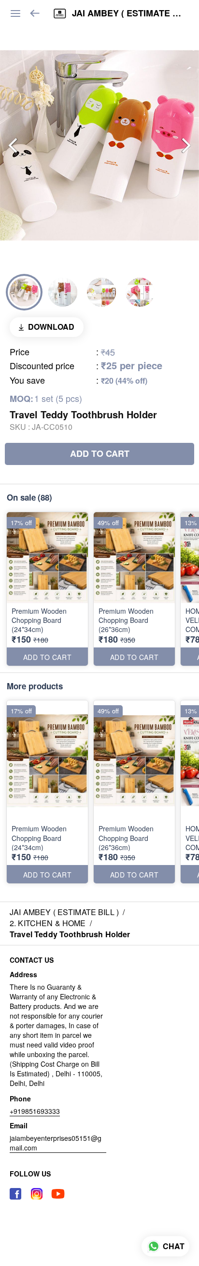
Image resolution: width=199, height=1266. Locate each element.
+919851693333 (35, 1111)
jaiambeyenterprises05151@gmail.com (55, 1142)
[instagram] (36, 1193)
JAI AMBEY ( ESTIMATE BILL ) (128, 13)
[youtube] (58, 1193)
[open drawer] (15, 13)
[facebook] (15, 1193)
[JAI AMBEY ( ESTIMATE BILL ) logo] (60, 13)
